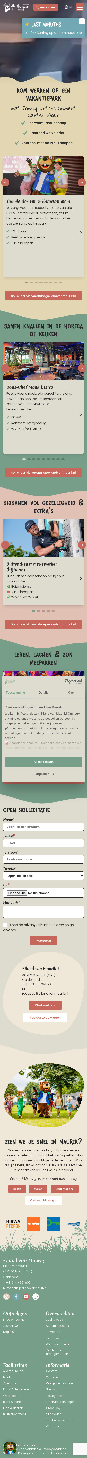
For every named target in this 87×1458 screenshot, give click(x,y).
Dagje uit (9, 1332)
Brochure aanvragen (60, 1402)
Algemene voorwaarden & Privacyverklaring (34, 1449)
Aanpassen (41, 774)
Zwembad (10, 1383)
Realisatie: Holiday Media (54, 1453)
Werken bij (53, 1426)
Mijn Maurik (53, 1414)
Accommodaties (57, 1326)
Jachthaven (11, 1326)
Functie (9, 868)
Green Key (53, 1408)
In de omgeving (14, 1320)
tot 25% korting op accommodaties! (53, 32)
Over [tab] (71, 692)
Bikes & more (12, 1402)
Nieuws (51, 1389)
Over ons (52, 1377)
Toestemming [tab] (15, 692)
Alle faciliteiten (13, 1371)
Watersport (11, 1396)
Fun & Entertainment (17, 1389)
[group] (13, 1224)
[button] (5, 182)
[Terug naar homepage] (16, 7)
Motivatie (11, 902)
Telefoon (10, 852)
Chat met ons (45, 1005)
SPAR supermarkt (14, 1414)
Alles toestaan (44, 762)
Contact (51, 1371)
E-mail (8, 836)
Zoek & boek (54, 1320)
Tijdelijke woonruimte (60, 1420)
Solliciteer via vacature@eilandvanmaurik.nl (43, 296)
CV (5, 885)
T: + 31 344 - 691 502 (37, 984)
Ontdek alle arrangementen (57, 1352)
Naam (8, 819)
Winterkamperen (57, 1344)
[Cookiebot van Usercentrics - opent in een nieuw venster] (64, 681)
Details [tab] (44, 692)
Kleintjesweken (56, 1338)
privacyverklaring (37, 924)
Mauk (6, 1377)
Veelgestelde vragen (45, 1017)
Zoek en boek (47, 7)
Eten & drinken (13, 1408)
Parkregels (25, 1453)
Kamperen (53, 1332)
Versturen (43, 941)
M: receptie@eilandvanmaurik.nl (45, 991)
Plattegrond (54, 1396)
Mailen (38, 1189)
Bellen (17, 1189)
